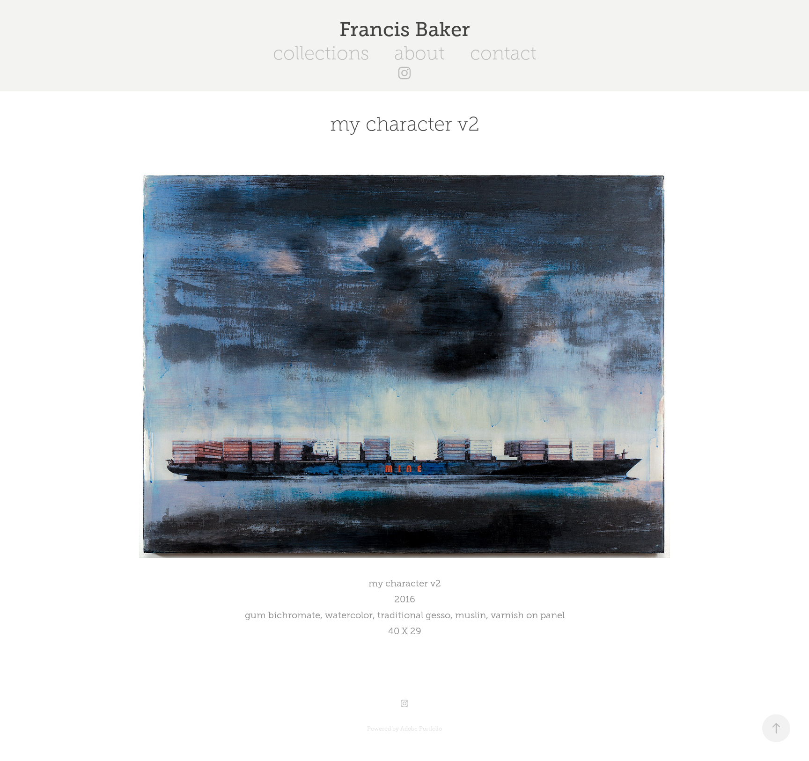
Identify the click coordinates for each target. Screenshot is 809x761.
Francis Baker (404, 29)
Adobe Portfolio (421, 728)
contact (503, 53)
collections (321, 53)
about (419, 53)
